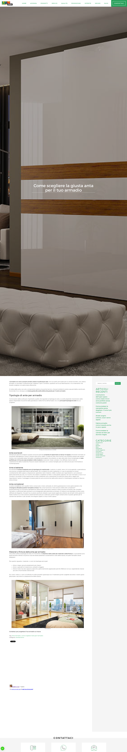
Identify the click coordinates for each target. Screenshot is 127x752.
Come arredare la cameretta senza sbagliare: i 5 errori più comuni (104, 409)
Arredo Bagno (99, 454)
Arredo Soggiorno (100, 450)
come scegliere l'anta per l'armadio (32, 635)
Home (24, 3)
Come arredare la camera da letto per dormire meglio (103, 432)
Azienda (33, 3)
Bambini (98, 445)
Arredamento (20, 637)
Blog (106, 3)
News (97, 447)
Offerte (88, 3)
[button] (2, 748)
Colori (97, 444)
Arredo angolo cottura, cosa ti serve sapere (103, 418)
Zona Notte (99, 451)
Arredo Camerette (100, 455)
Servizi (54, 3)
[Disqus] (47, 662)
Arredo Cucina (99, 453)
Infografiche (99, 448)
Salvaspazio (99, 457)
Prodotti (44, 3)
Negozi (98, 3)
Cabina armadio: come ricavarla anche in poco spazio (103, 425)
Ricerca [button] (117, 383)
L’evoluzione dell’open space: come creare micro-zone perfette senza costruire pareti (103, 399)
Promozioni (76, 3)
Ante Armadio (16, 635)
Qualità (64, 3)
